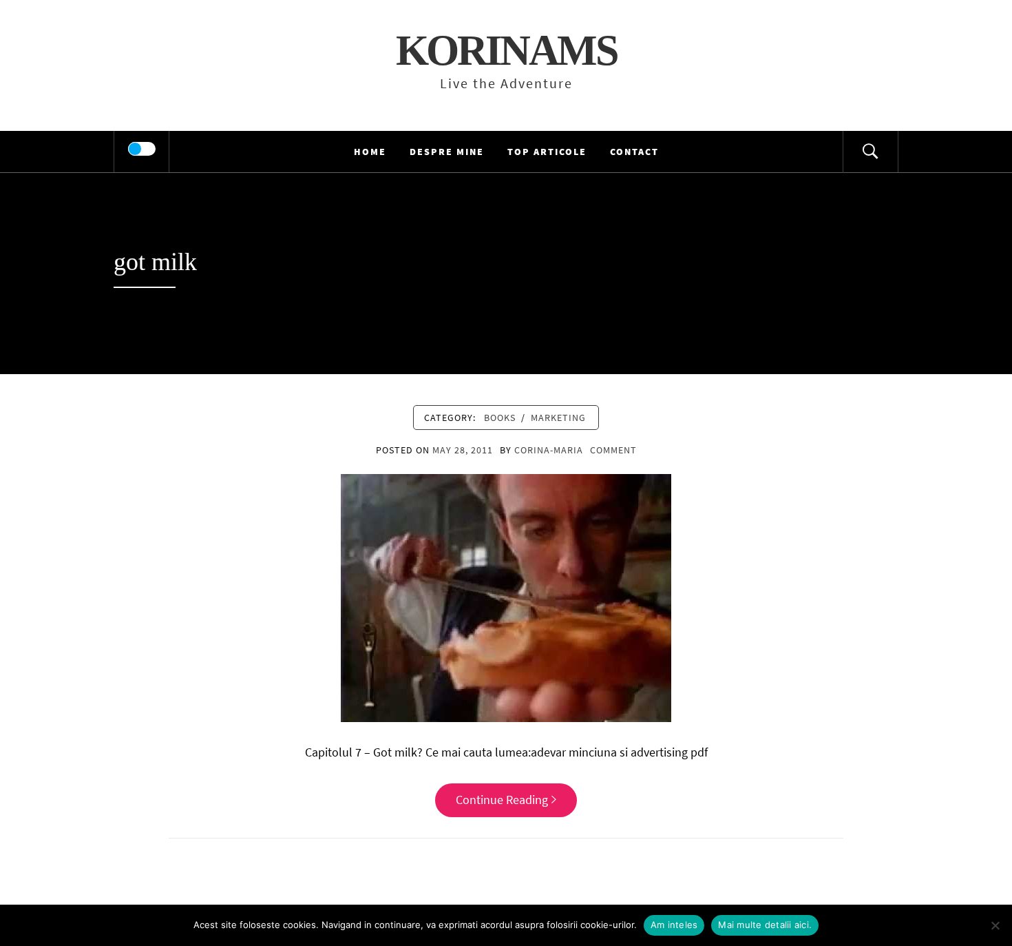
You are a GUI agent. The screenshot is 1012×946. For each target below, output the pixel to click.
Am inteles (674, 924)
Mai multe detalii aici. (765, 924)
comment (613, 450)
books (500, 417)
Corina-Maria (548, 450)
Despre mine (447, 151)
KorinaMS (506, 50)
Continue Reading (502, 800)
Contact (634, 151)
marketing (558, 417)
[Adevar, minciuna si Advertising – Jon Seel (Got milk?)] (506, 597)
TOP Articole (547, 151)
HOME (370, 151)
